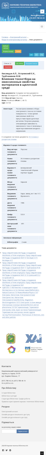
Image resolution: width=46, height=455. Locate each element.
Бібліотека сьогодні (9, 396)
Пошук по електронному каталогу (14, 40)
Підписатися (22, 431)
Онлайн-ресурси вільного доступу (14, 417)
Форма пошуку (8, 51)
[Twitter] (7, 450)
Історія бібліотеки (8, 393)
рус (36, 55)
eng (42, 55)
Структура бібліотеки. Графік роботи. (16, 399)
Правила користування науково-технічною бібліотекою (23, 402)
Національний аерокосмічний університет (20, 371)
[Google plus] (10, 450)
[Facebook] (3, 450)
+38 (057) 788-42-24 (36, 18)
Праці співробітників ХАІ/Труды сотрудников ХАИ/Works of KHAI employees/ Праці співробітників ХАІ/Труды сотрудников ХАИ (21, 282)
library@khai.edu (37, 15)
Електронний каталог (18, 37)
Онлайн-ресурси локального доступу (16, 414)
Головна (5, 37)
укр (31, 55)
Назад (18, 51)
